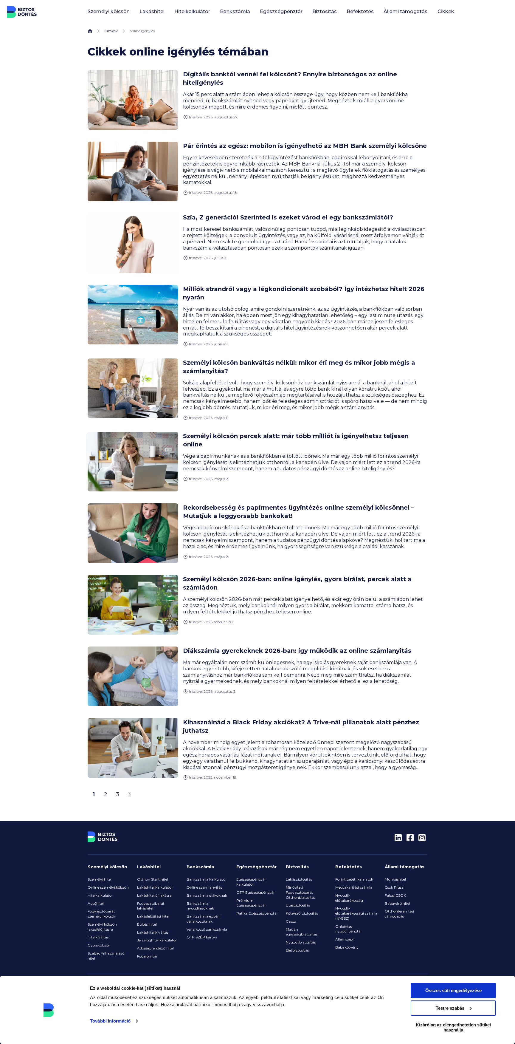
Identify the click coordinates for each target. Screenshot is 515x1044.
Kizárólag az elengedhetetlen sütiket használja (453, 1027)
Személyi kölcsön (107, 867)
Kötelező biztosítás (302, 913)
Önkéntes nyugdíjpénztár (348, 929)
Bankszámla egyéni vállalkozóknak (204, 919)
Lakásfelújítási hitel (153, 916)
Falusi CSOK (395, 895)
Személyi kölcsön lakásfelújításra (102, 927)
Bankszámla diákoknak (207, 895)
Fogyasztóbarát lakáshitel (151, 906)
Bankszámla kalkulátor (207, 879)
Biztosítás (297, 867)
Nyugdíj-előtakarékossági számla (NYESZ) (356, 913)
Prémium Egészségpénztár (251, 903)
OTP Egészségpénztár (255, 892)
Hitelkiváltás (98, 937)
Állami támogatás (404, 867)
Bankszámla (200, 867)
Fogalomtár (147, 956)
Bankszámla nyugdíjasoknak (200, 906)
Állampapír (345, 939)
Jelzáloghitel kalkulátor (157, 940)
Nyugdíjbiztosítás (301, 942)
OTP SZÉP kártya (202, 937)
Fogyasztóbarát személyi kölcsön (102, 913)
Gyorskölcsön (99, 945)
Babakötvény (347, 947)
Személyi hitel (99, 879)
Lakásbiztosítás (299, 879)
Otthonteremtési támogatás (399, 913)
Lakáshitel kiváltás (152, 932)
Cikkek (446, 11)
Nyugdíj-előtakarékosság (349, 898)
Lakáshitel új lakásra (154, 895)
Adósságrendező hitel (155, 948)
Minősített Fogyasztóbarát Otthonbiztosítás (300, 892)
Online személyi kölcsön (108, 887)
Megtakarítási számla (353, 887)
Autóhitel (96, 903)
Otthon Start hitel (152, 879)
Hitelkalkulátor (100, 895)
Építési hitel (147, 924)
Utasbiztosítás (298, 905)
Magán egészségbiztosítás (301, 932)
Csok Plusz (394, 887)
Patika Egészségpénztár (257, 913)
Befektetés (348, 867)
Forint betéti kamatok (354, 879)
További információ (110, 1020)
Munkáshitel (395, 879)
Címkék (111, 31)
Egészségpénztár (256, 867)
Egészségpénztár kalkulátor (251, 882)
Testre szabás (450, 1008)
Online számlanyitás (204, 887)
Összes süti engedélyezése (453, 990)
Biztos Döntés (22, 12)
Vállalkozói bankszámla (207, 929)
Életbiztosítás (297, 950)
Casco (291, 921)
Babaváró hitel (397, 903)
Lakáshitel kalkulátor (155, 887)
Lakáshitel (149, 867)
